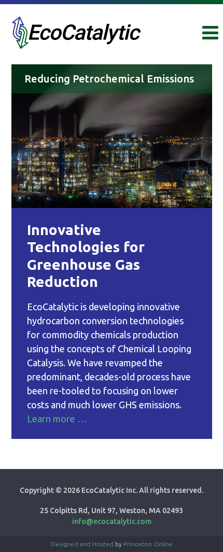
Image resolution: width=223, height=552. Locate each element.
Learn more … (57, 418)
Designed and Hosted (82, 544)
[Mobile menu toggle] (210, 33)
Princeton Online (148, 544)
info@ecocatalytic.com (111, 521)
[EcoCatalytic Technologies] (76, 31)
